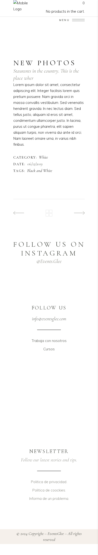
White (43, 157)
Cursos (49, 349)
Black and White (39, 170)
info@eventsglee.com (49, 319)
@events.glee (49, 261)
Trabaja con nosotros (49, 340)
